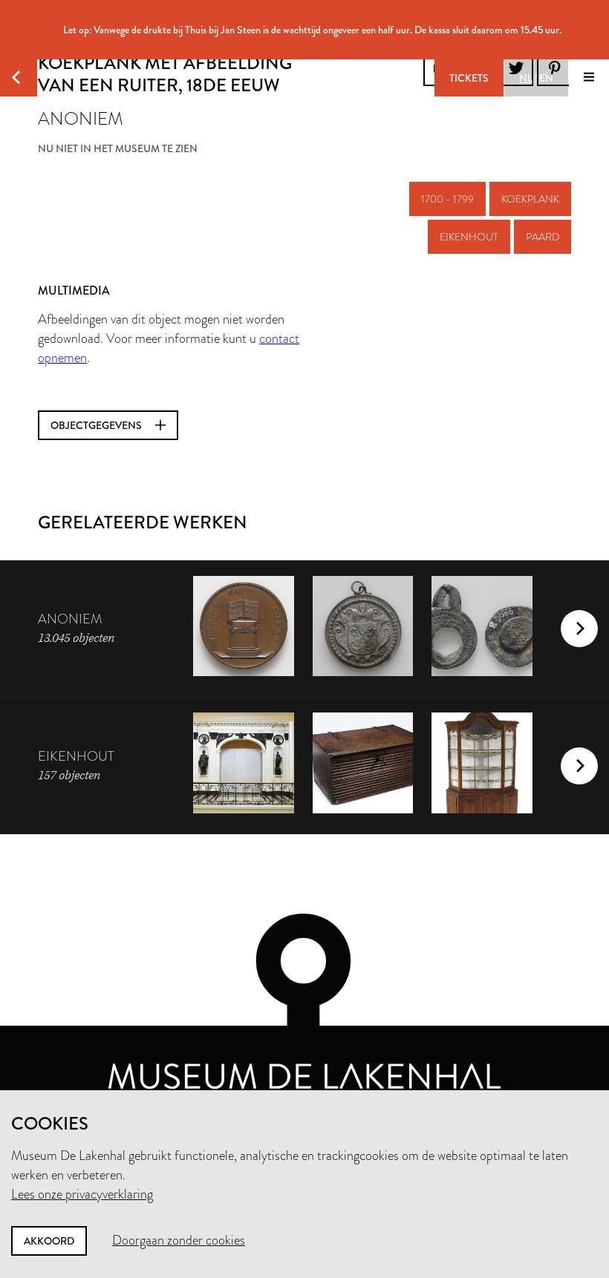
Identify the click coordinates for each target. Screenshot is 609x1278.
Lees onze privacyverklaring (82, 1194)
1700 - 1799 (447, 198)
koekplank (530, 198)
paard (542, 236)
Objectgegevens (97, 425)
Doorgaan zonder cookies (178, 1240)
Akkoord (49, 1240)
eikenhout (469, 236)
